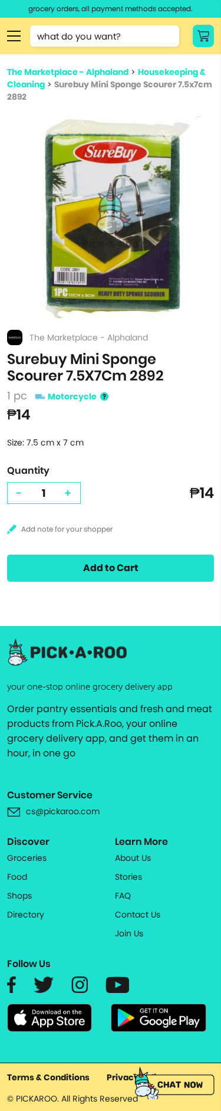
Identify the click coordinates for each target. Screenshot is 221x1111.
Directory (25, 914)
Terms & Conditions (48, 1077)
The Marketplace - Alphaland (67, 72)
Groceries (27, 858)
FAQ (123, 896)
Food (17, 877)
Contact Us (137, 914)
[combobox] (104, 36)
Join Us (129, 933)
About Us (133, 858)
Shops (19, 896)
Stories (128, 877)
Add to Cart (110, 568)
